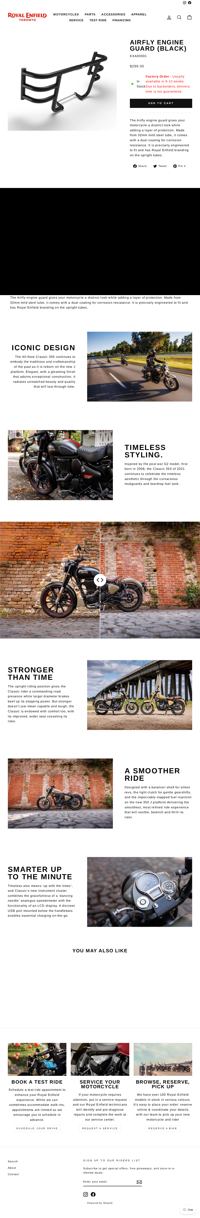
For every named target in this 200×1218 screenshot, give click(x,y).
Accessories (113, 14)
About (12, 1167)
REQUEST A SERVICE (100, 1128)
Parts (90, 14)
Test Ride (98, 20)
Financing (121, 20)
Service (76, 20)
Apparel (139, 14)
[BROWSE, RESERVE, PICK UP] (163, 1059)
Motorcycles (66, 14)
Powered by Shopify (100, 1203)
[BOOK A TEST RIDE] (37, 1059)
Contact (13, 1174)
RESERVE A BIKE (162, 1128)
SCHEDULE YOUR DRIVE (37, 1128)
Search (13, 1161)
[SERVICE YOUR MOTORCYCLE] (100, 1059)
